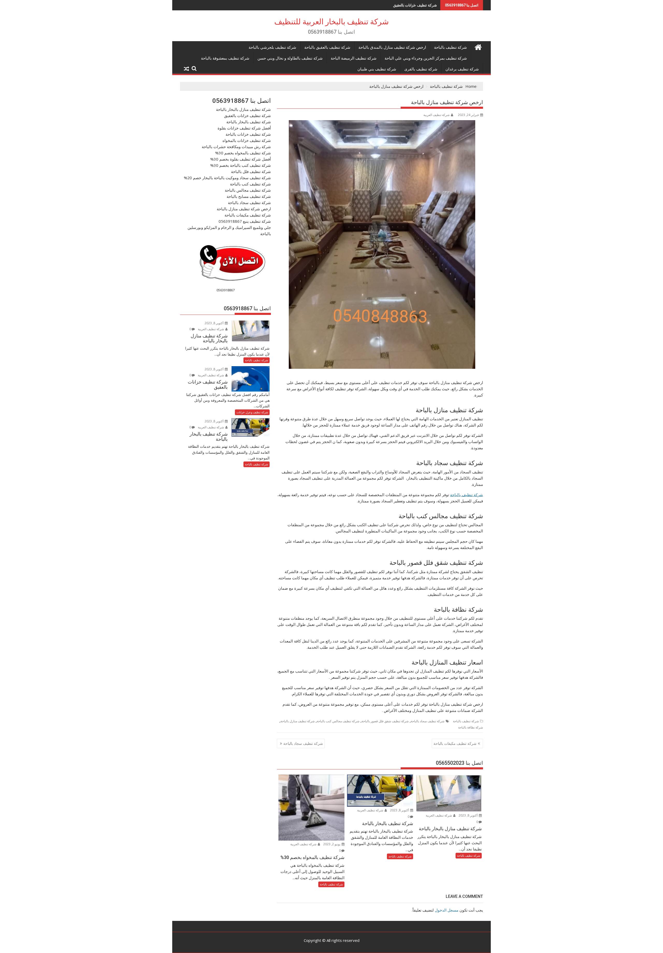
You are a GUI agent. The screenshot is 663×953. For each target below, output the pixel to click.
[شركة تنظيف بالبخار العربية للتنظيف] (478, 46)
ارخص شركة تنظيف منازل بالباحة (244, 208)
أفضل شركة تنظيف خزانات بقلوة (244, 128)
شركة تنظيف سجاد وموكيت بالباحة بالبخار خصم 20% (227, 177)
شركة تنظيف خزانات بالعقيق (247, 115)
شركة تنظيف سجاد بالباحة (427, 721)
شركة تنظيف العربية (436, 115)
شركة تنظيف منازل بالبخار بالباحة (243, 109)
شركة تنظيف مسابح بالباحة (249, 196)
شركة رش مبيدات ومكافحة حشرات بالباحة (236, 146)
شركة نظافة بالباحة (470, 727)
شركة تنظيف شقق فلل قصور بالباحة (385, 721)
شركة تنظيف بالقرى (420, 69)
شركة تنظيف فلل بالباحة (251, 171)
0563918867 (226, 290)
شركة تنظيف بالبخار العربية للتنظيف (331, 21)
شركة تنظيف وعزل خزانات (252, 412)
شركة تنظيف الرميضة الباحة (354, 58)
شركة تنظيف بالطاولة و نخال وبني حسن (290, 58)
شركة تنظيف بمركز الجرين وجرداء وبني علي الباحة (426, 58)
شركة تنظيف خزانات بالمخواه (246, 140)
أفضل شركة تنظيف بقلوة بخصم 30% (240, 159)
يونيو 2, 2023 (332, 844)
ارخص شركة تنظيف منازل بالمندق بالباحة (392, 47)
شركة (478, 494)
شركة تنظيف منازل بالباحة (297, 721)
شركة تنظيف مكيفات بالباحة (455, 743)
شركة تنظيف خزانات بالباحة (248, 134)
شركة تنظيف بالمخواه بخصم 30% (243, 152)
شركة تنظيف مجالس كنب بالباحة (338, 721)
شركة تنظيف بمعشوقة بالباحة (225, 58)
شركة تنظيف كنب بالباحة (250, 183)
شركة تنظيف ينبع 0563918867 (245, 221)
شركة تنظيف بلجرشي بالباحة (272, 47)
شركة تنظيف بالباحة (450, 47)
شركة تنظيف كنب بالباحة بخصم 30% (240, 165)
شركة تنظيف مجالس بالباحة (248, 190)
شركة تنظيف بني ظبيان (376, 69)
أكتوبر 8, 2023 (468, 815)
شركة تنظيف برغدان (462, 69)
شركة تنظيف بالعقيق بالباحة (327, 47)
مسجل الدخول (446, 910)
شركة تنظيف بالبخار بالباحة (416, 5)
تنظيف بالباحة (462, 494)
